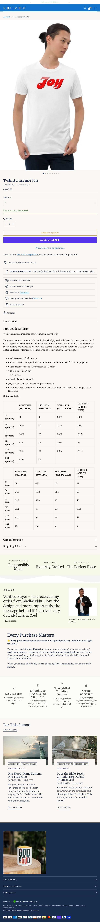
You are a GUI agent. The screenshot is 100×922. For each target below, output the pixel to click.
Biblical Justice (65, 764)
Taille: (7, 197)
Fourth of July (29, 764)
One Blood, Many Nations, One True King (25, 775)
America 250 (14, 764)
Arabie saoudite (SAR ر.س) (26, 901)
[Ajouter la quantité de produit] (13, 223)
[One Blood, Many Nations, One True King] (25, 750)
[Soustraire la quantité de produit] (5, 223)
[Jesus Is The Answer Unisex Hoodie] (83, 602)
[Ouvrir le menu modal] (95, 7)
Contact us (24, 292)
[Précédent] (30, 2)
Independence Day (17, 768)
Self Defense (63, 768)
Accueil (6, 17)
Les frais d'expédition (28, 254)
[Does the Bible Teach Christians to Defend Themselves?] (74, 750)
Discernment (81, 764)
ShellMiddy (9, 184)
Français (6, 901)
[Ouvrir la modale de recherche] (84, 7)
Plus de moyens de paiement (50, 247)
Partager (10, 312)
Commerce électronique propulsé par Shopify (21, 910)
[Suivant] (69, 2)
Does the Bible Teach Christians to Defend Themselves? (70, 776)
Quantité (7, 218)
